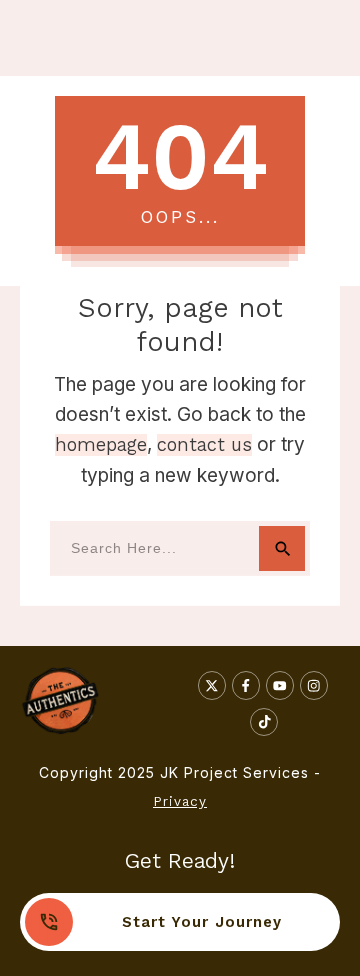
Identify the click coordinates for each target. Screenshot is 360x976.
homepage (101, 445)
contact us (204, 445)
